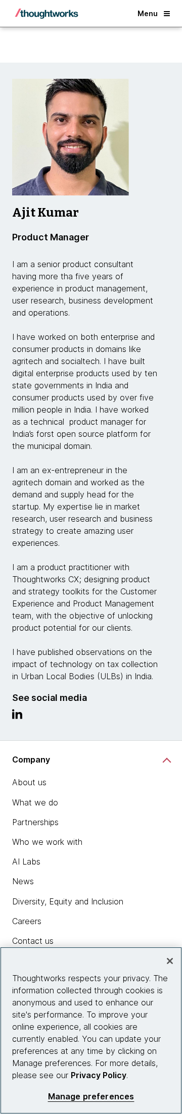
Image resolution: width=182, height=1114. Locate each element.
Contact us (33, 941)
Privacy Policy (98, 1075)
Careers (26, 921)
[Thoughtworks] (46, 14)
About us (29, 782)
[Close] (170, 961)
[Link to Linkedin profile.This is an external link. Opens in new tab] (17, 716)
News (23, 881)
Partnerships (35, 822)
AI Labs (26, 861)
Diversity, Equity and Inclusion (67, 901)
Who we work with (47, 842)
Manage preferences (91, 1096)
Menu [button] (148, 13)
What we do (35, 802)
